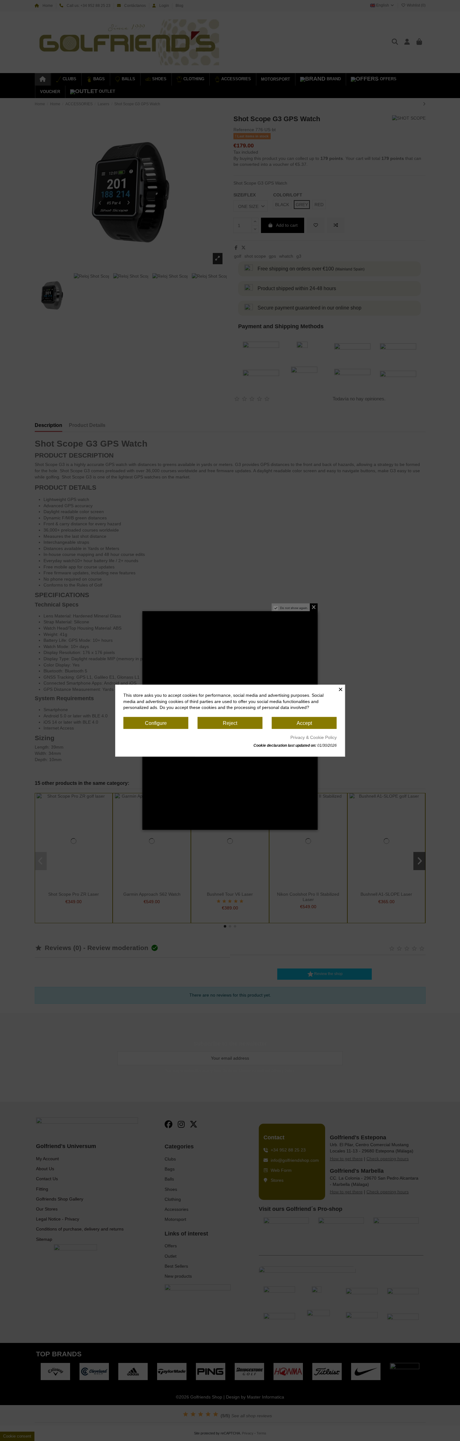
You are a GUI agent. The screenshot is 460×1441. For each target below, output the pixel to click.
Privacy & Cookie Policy (313, 737)
